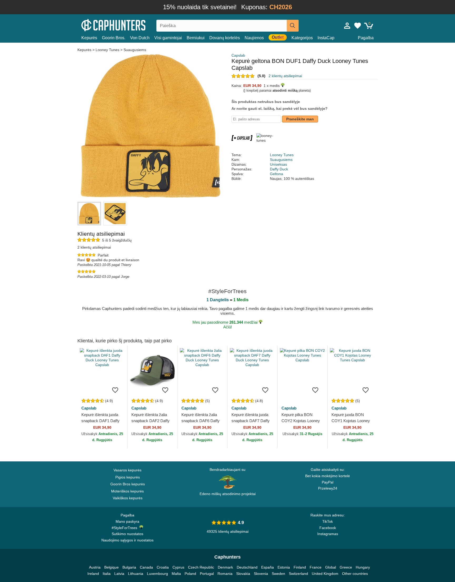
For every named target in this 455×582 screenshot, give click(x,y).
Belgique (111, 567)
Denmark (225, 567)
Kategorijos (302, 38)
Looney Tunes (107, 50)
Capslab (238, 55)
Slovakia (243, 573)
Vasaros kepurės (127, 470)
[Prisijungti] (347, 25)
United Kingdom (325, 573)
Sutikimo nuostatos (127, 534)
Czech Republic (201, 567)
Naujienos (254, 38)
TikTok (327, 521)
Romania (225, 573)
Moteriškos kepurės (127, 491)
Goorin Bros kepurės (127, 484)
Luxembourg (157, 573)
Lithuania (135, 573)
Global (330, 567)
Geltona (276, 174)
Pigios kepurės (127, 477)
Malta (176, 573)
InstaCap (326, 38)
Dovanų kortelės (224, 38)
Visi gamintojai (168, 38)
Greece (346, 567)
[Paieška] (293, 26)
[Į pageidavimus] (115, 390)
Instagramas (327, 534)
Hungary (363, 567)
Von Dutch (140, 38)
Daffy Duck (279, 169)
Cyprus (178, 567)
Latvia (119, 573)
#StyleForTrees (125, 528)
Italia (107, 573)
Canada (146, 567)
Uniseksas (278, 164)
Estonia (284, 567)
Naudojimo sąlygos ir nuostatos (127, 540)
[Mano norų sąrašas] (357, 25)
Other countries (355, 573)
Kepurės (89, 38)
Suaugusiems (134, 50)
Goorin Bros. (113, 38)
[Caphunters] (127, 24)
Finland (300, 567)
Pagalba (366, 38)
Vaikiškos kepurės (127, 498)
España (267, 567)
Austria (95, 567)
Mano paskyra (127, 521)
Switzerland (298, 573)
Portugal (207, 573)
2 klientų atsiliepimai (285, 76)
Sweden (278, 573)
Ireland (93, 573)
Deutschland (247, 567)
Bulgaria (129, 567)
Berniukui (196, 38)
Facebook (327, 528)
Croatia (163, 567)
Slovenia (261, 573)
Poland (190, 573)
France (316, 567)
